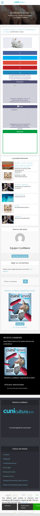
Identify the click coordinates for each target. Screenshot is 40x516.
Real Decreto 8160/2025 (22, 218)
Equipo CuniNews (22, 17)
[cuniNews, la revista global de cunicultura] (20, 1)
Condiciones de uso (9, 463)
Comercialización (20, 195)
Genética (30, 163)
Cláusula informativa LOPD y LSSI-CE (15, 481)
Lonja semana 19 (20, 197)
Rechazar (8, 505)
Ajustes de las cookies (25, 507)
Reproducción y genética (22, 167)
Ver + (14, 327)
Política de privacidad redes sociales (15, 485)
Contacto (6, 455)
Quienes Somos (8, 476)
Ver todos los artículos (19, 256)
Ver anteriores (22, 327)
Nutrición (22, 165)
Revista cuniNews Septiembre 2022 (20, 290)
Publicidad (6, 459)
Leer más (24, 502)
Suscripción (19, 324)
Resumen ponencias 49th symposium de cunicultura (23, 170)
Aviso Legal (6, 468)
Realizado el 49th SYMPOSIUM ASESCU (21, 176)
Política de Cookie (9, 472)
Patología (30, 165)
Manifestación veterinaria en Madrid (23, 187)
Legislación (25, 184)
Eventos (23, 163)
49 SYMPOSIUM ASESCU (22, 207)
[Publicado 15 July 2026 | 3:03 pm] (20, 142)
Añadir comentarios (25, 15)
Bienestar (17, 163)
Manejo (17, 165)
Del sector (17, 184)
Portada (5, 30)
